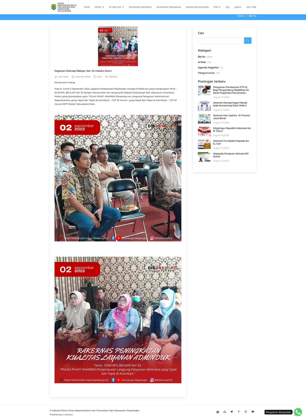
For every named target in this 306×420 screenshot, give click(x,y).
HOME (87, 7)
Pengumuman (209, 72)
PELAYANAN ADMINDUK (140, 7)
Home (240, 15)
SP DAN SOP (115, 7)
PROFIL (98, 7)
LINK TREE (251, 7)
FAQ (227, 7)
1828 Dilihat (113, 77)
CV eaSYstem (67, 414)
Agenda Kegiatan (210, 67)
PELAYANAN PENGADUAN (169, 7)
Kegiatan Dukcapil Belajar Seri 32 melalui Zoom (83, 70)
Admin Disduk (63, 77)
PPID (216, 7)
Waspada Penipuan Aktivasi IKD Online (231, 155)
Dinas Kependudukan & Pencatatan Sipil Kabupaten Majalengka (67, 7)
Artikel (204, 62)
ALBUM (237, 7)
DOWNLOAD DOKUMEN (197, 7)
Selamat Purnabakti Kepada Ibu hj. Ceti (231, 142)
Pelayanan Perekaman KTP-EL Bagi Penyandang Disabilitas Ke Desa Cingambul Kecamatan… (231, 90)
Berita (100, 77)
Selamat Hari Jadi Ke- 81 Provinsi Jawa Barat (231, 117)
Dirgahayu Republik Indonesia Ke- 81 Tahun (232, 129)
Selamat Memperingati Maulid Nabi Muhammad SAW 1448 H (230, 104)
